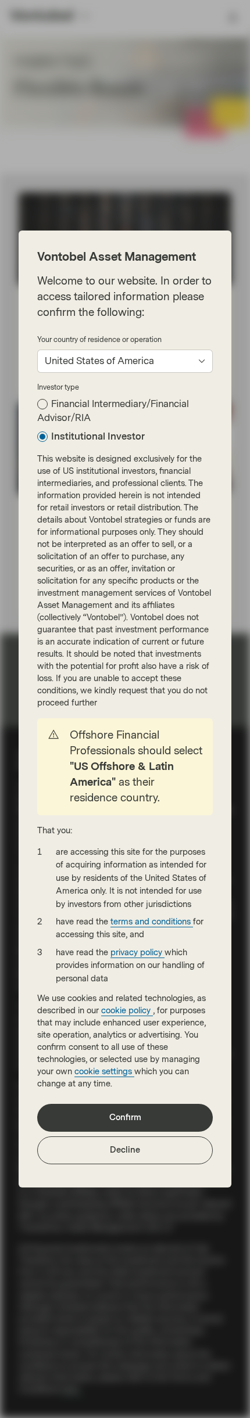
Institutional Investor (98, 436)
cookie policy (127, 1011)
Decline (125, 1150)
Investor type (58, 387)
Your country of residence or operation (99, 340)
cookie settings (104, 1072)
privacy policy (137, 953)
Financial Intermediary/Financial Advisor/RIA (113, 410)
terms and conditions (151, 922)
